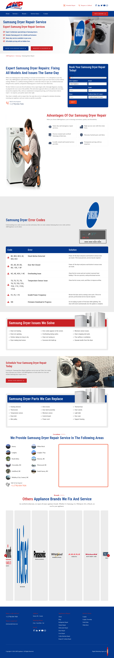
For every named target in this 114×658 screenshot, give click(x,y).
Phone (71, 94)
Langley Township (87, 619)
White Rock (41, 446)
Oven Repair (62, 633)
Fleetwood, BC (42, 465)
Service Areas (35, 13)
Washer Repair (62, 625)
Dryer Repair (62, 630)
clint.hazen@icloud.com (12, 624)
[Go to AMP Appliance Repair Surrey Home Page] (17, 5)
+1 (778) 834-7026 (16, 104)
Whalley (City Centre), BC (20, 477)
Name (71, 87)
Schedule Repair (70, 5)
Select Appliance (74, 80)
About (60, 616)
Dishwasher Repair (63, 628)
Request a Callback (86, 5)
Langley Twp (41, 452)
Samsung (18, 56)
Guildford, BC (16, 471)
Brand (90, 80)
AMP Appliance (10, 56)
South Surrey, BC (42, 471)
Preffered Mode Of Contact (95, 94)
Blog (60, 619)
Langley (14, 452)
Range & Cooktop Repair (65, 639)
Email (90, 87)
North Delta (15, 459)
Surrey (14, 446)
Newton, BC (41, 459)
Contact (45, 13)
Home (7, 13)
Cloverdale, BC (16, 465)
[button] (5, 555)
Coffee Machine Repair (64, 636)
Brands (24, 13)
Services (15, 13)
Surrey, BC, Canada (38, 616)
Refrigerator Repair (63, 622)
